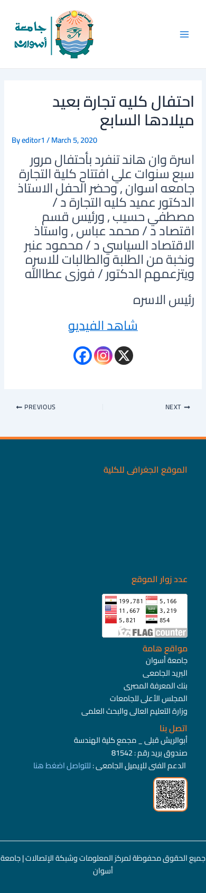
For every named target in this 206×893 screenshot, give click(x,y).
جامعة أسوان (167, 660)
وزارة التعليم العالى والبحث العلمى (134, 711)
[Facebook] (82, 355)
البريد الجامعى (165, 673)
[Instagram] (103, 355)
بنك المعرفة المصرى (156, 685)
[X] (124, 355)
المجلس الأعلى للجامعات (149, 698)
